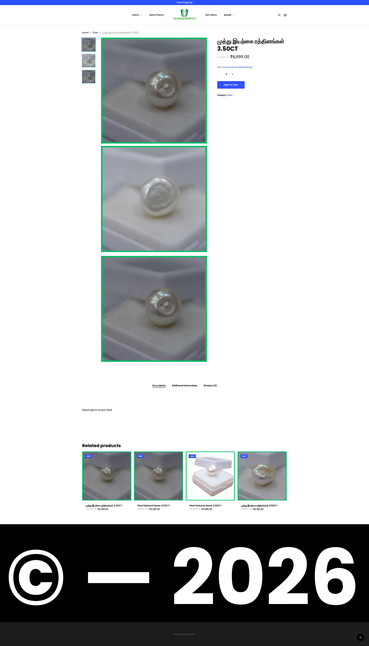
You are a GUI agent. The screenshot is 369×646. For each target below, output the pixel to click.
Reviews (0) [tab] (210, 385)
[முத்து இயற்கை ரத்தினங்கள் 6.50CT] (262, 476)
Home (85, 32)
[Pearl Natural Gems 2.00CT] (158, 476)
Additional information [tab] (184, 385)
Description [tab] (159, 385)
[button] (285, 15)
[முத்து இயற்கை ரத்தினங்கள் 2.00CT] (106, 476)
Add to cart (231, 84)
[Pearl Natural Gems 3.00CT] (210, 476)
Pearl (95, 32)
